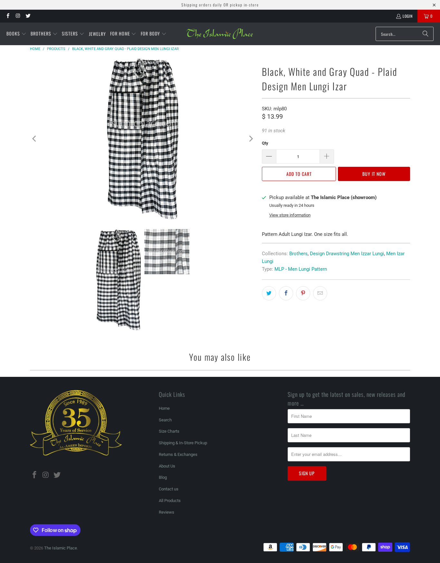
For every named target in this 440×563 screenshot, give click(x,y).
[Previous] (35, 138)
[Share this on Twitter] (269, 293)
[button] (16, 34)
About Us (167, 466)
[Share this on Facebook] (286, 293)
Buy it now (374, 173)
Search (165, 419)
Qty (265, 143)
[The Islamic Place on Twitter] (28, 16)
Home (164, 408)
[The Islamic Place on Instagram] (17, 16)
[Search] (425, 34)
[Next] (250, 138)
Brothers (298, 253)
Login (408, 16)
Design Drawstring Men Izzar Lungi (347, 253)
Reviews (166, 512)
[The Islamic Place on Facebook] (7, 16)
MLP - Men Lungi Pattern (300, 269)
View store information (290, 215)
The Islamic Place (60, 548)
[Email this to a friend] (320, 293)
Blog (163, 477)
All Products (170, 500)
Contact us (168, 489)
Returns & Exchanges (178, 454)
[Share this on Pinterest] (303, 293)
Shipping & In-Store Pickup (183, 442)
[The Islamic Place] (220, 33)
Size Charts (169, 431)
